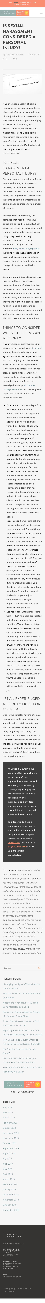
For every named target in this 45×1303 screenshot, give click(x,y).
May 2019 (8, 1169)
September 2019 (11, 1148)
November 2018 (11, 1199)
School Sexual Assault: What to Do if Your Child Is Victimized (21, 1023)
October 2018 (10, 1205)
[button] (41, 13)
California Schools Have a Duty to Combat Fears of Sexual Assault (20, 1060)
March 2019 (9, 1179)
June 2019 (8, 1163)
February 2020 (10, 1122)
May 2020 (8, 1107)
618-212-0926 (8, 1268)
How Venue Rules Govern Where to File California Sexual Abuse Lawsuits (21, 1041)
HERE (16, 2)
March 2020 (9, 1117)
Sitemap (10, 1291)
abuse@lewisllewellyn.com (12, 1276)
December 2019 (11, 1133)
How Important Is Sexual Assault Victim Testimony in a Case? (22, 1069)
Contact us (14, 842)
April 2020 (8, 1112)
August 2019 (9, 1153)
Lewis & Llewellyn (15, 54)
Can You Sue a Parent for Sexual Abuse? (19, 1051)
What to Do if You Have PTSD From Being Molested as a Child (20, 1004)
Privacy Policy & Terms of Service (18, 1288)
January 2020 (9, 1128)
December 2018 (11, 1194)
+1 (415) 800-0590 (17, 846)
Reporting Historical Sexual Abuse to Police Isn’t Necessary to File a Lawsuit (22, 1032)
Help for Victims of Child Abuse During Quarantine (22, 995)
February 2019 (10, 1184)
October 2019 (10, 1143)
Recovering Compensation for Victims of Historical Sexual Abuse (21, 1014)
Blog (15, 58)
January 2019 (9, 1189)
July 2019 (7, 1158)
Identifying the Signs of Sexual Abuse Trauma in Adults (21, 986)
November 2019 (11, 1138)
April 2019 (8, 1174)
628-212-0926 (8, 1256)
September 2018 (11, 1210)
